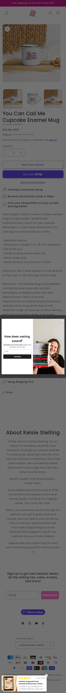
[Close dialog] (62, 320)
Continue (17, 356)
